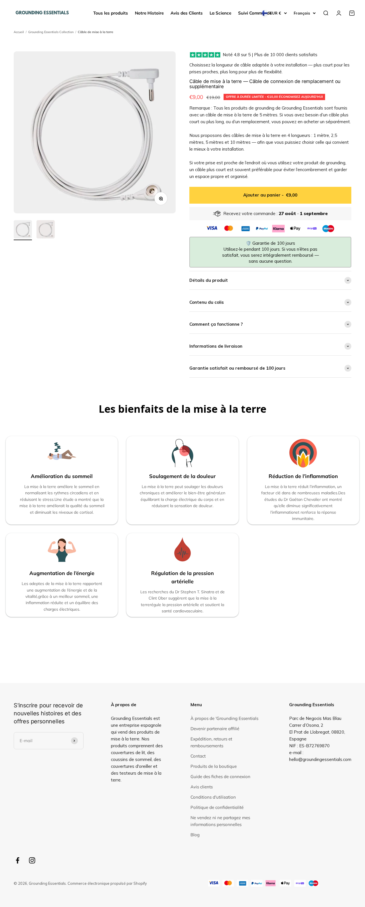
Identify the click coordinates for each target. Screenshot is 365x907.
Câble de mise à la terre (95, 32)
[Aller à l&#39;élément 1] (23, 230)
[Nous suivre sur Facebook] (17, 860)
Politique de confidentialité (217, 807)
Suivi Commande (255, 13)
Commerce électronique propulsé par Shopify (107, 883)
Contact (198, 756)
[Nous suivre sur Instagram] (32, 860)
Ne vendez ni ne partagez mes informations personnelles (220, 821)
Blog (195, 834)
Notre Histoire (149, 13)
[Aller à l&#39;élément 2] (45, 230)
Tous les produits (110, 13)
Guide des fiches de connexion (220, 776)
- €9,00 (270, 195)
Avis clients (201, 786)
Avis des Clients (187, 13)
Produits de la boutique (213, 766)
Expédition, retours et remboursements (211, 742)
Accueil (19, 32)
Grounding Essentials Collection (51, 32)
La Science (220, 13)
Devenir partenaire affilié (214, 728)
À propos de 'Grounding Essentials (224, 718)
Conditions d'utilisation (213, 797)
